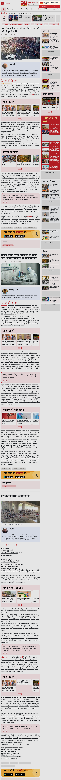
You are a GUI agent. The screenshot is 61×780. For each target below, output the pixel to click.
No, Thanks (44, 6)
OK (55, 6)
